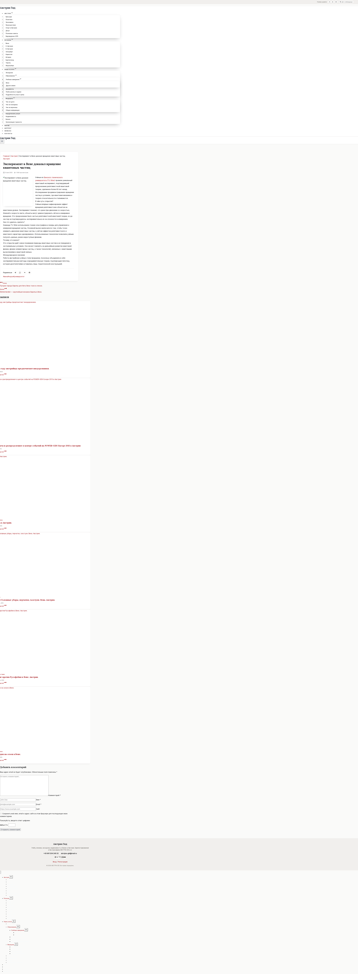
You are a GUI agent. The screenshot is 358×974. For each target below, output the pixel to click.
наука (10, 276)
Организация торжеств (14, 122)
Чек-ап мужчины (11, 107)
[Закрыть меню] (0, 872)
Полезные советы (12, 33)
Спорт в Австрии (11, 28)
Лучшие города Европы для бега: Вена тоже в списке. (21, 284)
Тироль (8, 63)
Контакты (8, 133)
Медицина (10, 944)
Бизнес (8, 119)
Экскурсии (9, 72)
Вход (54, 862)
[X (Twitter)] (61, 857)
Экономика (9, 22)
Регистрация (62, 862)
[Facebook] (29, 273)
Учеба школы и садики (13, 92)
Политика (9, 19)
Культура (9, 16)
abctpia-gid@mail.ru (69, 853)
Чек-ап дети (10, 102)
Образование (11, 927)
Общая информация (12, 110)
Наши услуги (8, 921)
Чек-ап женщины (12, 104)
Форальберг (10, 65)
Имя (38, 800)
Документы (10, 89)
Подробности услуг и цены (15, 94)
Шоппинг (7, 128)
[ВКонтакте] (25, 273)
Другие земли (10, 85)
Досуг (8, 30)
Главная (6, 156)
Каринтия (9, 54)
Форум (6, 125)
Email (38, 804)
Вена (7, 43)
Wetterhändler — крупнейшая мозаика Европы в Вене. (21, 290)
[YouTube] (65, 857)
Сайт (38, 809)
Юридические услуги (13, 113)
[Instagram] (63, 857)
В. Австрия (9, 49)
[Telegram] (15, 273)
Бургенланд (10, 60)
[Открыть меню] (2, 141)
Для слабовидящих (347, 2)
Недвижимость (11, 116)
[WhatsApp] (20, 273)
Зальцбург (9, 51)
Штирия (8, 57)
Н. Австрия (9, 46)
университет (19, 276)
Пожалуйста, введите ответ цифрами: (15, 820)
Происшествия (11, 25)
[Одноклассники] (59, 857)
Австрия (14, 156)
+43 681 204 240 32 (51, 853)
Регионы (6, 898)
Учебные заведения (17, 930)
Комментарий (55, 795)
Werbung (7, 131)
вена (5, 276)
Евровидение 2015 (12, 36)
